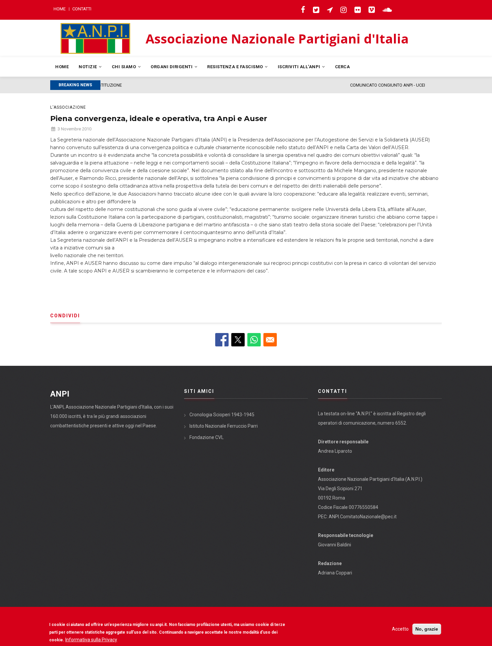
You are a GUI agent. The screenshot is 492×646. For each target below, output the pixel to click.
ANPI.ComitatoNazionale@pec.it (363, 516)
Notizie (88, 66)
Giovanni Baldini (334, 544)
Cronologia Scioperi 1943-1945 (221, 414)
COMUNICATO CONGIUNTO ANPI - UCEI (150, 85)
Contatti (81, 8)
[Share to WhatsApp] (254, 339)
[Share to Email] (270, 339)
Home (60, 8)
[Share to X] (238, 339)
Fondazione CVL (206, 437)
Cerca (342, 66)
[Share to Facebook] (222, 339)
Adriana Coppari (335, 572)
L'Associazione (68, 107)
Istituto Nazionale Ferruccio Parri (223, 426)
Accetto (400, 629)
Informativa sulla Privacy (91, 639)
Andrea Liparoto (335, 451)
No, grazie (426, 629)
